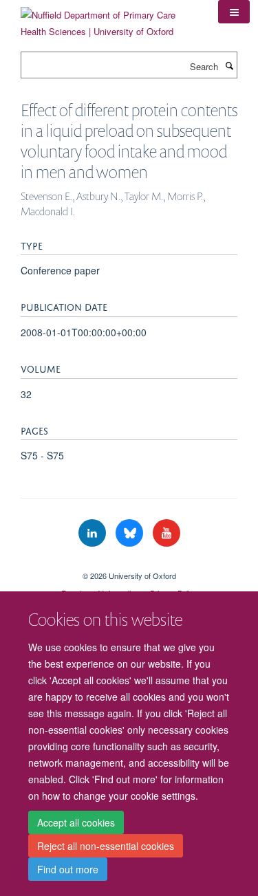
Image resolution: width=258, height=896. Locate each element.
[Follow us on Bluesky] (131, 533)
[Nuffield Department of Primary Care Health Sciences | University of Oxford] (109, 18)
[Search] (229, 65)
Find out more (67, 869)
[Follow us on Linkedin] (93, 533)
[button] (234, 11)
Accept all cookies (76, 822)
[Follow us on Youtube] (166, 533)
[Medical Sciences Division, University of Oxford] (129, 563)
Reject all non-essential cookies (105, 846)
